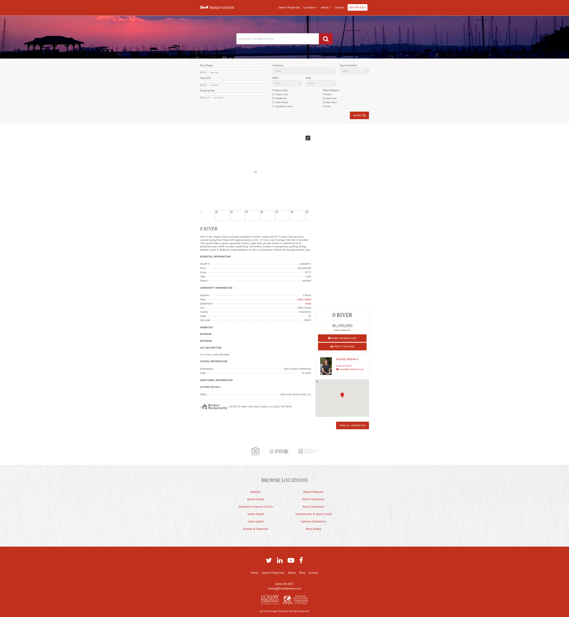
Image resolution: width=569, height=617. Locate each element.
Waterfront (331, 98)
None (308, 303)
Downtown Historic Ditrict (255, 507)
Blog (302, 572)
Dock (327, 106)
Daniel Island (255, 499)
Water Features (331, 90)
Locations (309, 7)
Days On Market (348, 65)
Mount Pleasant (313, 492)
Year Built (205, 78)
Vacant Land (281, 94)
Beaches (255, 492)
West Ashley (313, 529)
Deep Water (331, 102)
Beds (308, 77)
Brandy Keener (346, 359)
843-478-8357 (357, 7)
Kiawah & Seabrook (255, 529)
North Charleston (313, 499)
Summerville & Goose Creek (313, 514)
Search (358, 115)
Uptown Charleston (313, 521)
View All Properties (352, 425)
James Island (255, 514)
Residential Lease (284, 106)
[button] (342, 395)
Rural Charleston (313, 507)
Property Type (280, 90)
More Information (343, 338)
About (325, 7)
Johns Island (304, 299)
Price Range (206, 65)
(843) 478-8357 (284, 584)
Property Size (207, 90)
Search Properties (289, 7)
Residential (280, 98)
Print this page (343, 346)
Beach (328, 94)
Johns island (255, 521)
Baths (275, 77)
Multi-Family (281, 102)
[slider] (202, 69)
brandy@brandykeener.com (351, 369)
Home (254, 572)
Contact (339, 7)
